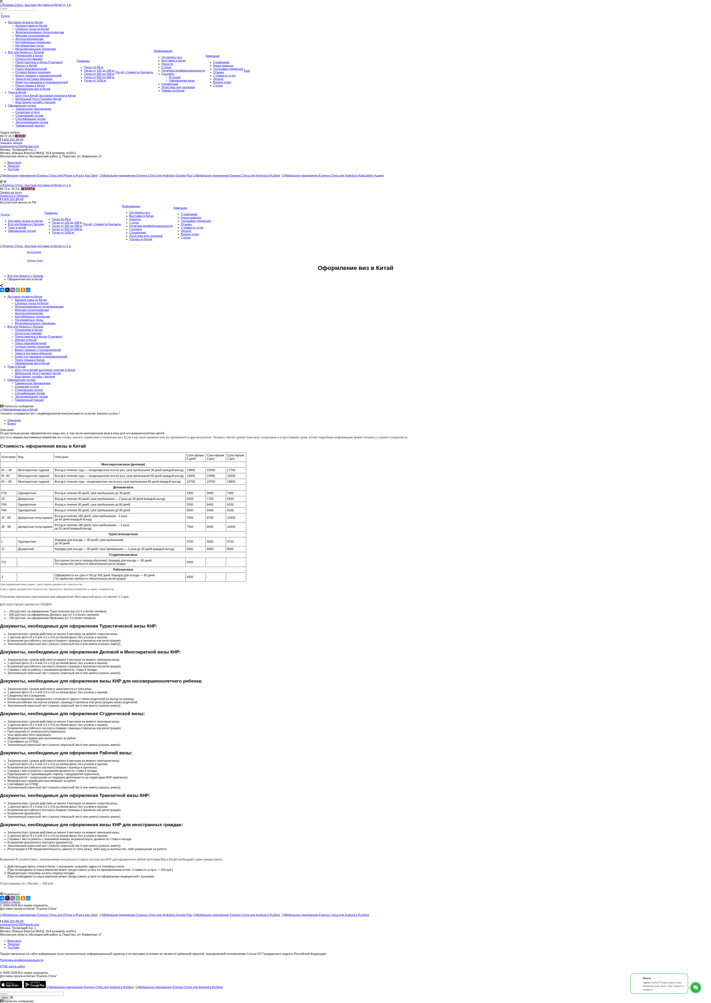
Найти (4, 997)
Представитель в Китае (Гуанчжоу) (39, 62)
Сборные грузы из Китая (32, 29)
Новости (167, 64)
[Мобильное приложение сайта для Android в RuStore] (236, 175)
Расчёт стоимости (127, 72)
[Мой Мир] (28, 290)
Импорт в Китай (26, 65)
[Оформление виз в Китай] (19, 409)
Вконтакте (14, 162)
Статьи (166, 67)
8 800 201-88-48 (12, 139)
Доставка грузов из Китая (25, 22)
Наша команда (223, 65)
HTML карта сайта (12, 966)
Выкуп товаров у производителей (38, 75)
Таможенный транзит (30, 125)
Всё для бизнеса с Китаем (26, 52)
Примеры (83, 61)
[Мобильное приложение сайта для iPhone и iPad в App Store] (49, 175)
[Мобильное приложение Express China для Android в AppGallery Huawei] (325, 915)
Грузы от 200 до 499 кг (99, 74)
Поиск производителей (31, 69)
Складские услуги (27, 112)
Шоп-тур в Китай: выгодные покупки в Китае (45, 95)
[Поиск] (1, 13)
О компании (221, 62)
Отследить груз (171, 57)
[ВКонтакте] (2, 290)
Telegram (13, 166)
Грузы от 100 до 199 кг (99, 70)
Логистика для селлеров (178, 87)
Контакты (147, 72)
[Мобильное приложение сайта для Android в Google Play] (145, 175)
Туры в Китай (17, 92)
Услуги (5, 16)
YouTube (13, 169)
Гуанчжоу (167, 74)
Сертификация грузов (30, 119)
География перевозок (228, 69)
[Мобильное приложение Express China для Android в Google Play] (145, 915)
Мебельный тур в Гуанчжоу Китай (38, 99)
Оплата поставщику (29, 59)
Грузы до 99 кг (94, 67)
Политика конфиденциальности (183, 70)
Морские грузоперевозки (32, 35)
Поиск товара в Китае (30, 85)
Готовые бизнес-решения (33, 72)
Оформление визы (182, 80)
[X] (7, 290)
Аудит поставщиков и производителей (41, 82)
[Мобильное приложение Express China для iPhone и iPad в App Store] (49, 915)
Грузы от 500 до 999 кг (99, 77)
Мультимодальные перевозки (35, 49)
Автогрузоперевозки (29, 39)
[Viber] (12, 290)
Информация (163, 51)
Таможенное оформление (33, 109)
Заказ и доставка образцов (33, 79)
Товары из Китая (172, 90)
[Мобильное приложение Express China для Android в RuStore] (236, 915)
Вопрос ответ (222, 82)
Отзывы (218, 72)
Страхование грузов (29, 115)
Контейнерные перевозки (33, 42)
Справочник (169, 84)
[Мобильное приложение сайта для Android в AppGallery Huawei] (333, 175)
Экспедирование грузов (31, 122)
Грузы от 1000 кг (95, 80)
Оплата (218, 79)
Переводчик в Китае (29, 55)
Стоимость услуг (224, 75)
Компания (212, 56)
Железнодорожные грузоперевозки (39, 32)
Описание (14, 420)
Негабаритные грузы (29, 45)
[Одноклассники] (23, 290)
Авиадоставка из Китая (31, 25)
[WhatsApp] (18, 290)
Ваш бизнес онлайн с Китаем (35, 102)
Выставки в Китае (173, 60)
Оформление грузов (22, 105)
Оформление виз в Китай (32, 89)
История (175, 77)
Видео (11, 423)
